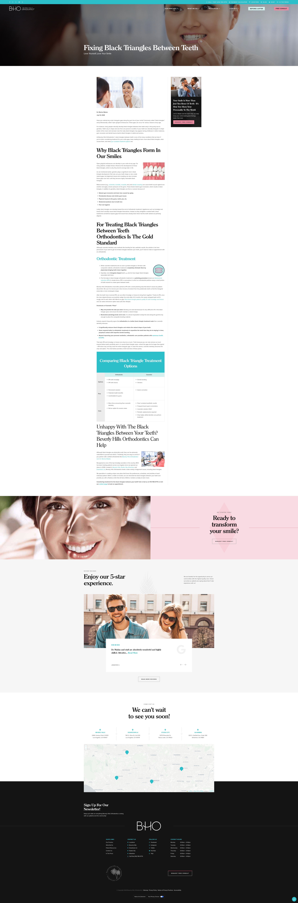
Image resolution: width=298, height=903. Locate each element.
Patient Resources (111, 848)
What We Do (192, 8)
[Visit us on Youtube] (19, 2)
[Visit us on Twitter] (16, 2)
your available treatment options (120, 141)
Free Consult (281, 8)
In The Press (109, 853)
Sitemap (145, 890)
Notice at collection (140, 896)
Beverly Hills (116, 467)
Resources (213, 8)
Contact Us (109, 851)
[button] (181, 665)
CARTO (211, 791)
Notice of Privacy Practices (165, 890)
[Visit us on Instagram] (12, 2)
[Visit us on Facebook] (9, 2)
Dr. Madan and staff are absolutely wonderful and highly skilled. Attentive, (136, 651)
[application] (149, 768)
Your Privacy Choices (153, 896)
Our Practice (170, 8)
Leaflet (190, 791)
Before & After (256, 9)
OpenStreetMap (198, 791)
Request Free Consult (184, 122)
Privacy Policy (153, 890)
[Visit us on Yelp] (22, 2)
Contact (233, 8)
